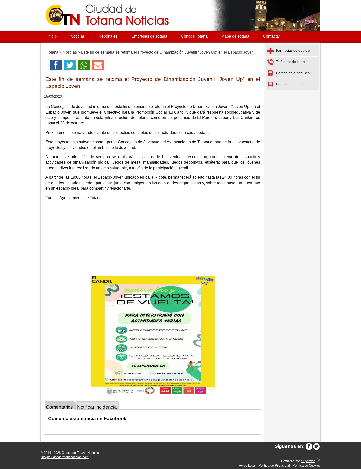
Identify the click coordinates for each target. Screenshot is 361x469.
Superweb (308, 461)
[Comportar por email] (98, 67)
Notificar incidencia (97, 407)
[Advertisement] (152, 239)
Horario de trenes (289, 84)
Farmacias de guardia (293, 50)
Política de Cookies (306, 465)
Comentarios (59, 407)
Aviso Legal (247, 465)
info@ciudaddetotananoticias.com (65, 457)
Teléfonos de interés (291, 62)
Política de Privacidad (274, 465)
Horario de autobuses (293, 73)
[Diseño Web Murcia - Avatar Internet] (318, 461)
